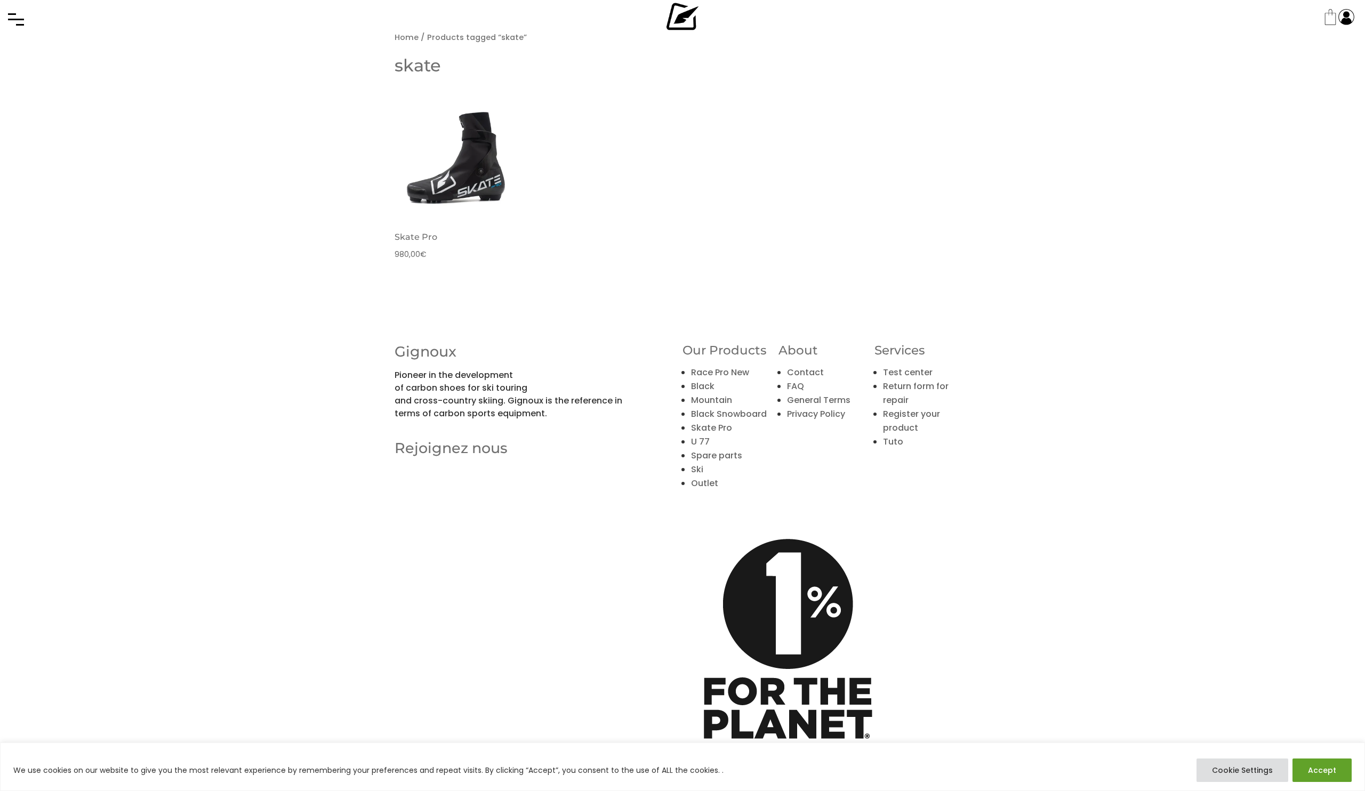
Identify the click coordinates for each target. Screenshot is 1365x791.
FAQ (795, 386)
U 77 (700, 441)
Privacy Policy (816, 414)
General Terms (818, 400)
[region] (682, 766)
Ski (697, 469)
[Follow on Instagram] (447, 490)
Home (407, 37)
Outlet (704, 483)
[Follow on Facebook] (403, 490)
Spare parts (716, 455)
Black (702, 386)
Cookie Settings (1242, 770)
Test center (908, 372)
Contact (805, 372)
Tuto (893, 441)
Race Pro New (720, 372)
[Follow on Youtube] (425, 490)
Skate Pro (711, 428)
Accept (1322, 770)
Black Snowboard (729, 414)
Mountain (711, 400)
